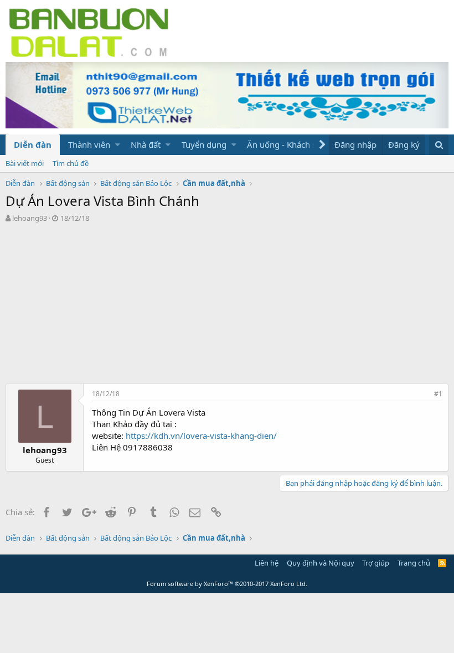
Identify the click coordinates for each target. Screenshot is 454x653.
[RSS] (442, 563)
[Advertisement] (227, 306)
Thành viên (89, 144)
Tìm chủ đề (71, 163)
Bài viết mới (25, 163)
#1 (438, 393)
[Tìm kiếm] (438, 144)
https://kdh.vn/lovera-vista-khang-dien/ (201, 435)
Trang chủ (414, 563)
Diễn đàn (32, 144)
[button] (117, 144)
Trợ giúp (375, 563)
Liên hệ (266, 563)
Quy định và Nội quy (320, 563)
